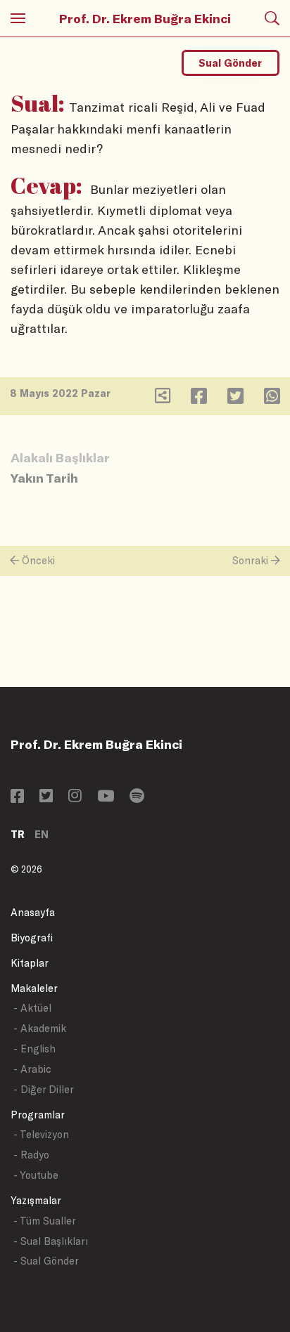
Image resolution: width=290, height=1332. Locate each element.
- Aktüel (32, 1008)
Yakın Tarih (44, 477)
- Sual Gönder (46, 1261)
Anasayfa (33, 912)
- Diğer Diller (43, 1089)
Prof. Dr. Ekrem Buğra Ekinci (145, 18)
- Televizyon (41, 1134)
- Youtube (35, 1175)
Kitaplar (30, 963)
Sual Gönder (230, 63)
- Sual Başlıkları (50, 1241)
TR (18, 834)
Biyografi (32, 938)
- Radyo (31, 1155)
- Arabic (32, 1069)
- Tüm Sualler (44, 1221)
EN (41, 834)
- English (34, 1048)
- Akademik (39, 1028)
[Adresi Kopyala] (162, 399)
